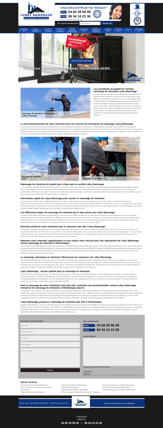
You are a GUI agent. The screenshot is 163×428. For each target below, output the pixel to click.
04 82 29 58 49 (79, 12)
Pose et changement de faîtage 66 (35, 30)
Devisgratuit (97, 13)
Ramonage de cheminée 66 (24, 30)
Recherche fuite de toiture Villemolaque (117, 387)
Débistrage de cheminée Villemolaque (75, 390)
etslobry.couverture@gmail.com (71, 20)
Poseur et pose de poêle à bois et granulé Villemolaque (81, 392)
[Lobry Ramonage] (83, 401)
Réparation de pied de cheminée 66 (60, 30)
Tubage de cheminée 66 (107, 30)
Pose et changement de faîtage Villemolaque (118, 385)
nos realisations (81, 61)
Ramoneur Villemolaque (70, 387)
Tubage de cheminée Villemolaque (33, 392)
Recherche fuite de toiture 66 (48, 30)
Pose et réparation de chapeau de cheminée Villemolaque (36, 388)
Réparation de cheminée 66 (84, 30)
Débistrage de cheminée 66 (139, 30)
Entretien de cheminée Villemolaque (74, 385)
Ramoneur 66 (128, 30)
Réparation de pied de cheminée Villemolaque (119, 390)
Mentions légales (59, 403)
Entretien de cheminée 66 (118, 30)
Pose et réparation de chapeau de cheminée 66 (96, 30)
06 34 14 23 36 (79, 16)
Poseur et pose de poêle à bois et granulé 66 (72, 30)
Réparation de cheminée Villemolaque (34, 385)
